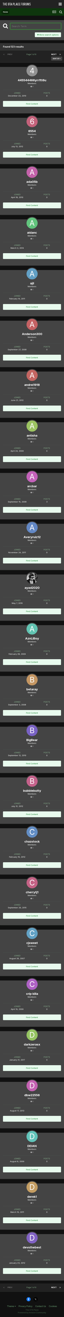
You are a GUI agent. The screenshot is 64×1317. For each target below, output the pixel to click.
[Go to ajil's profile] (32, 273)
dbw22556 (32, 1095)
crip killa (32, 994)
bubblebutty (32, 790)
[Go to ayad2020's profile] (32, 578)
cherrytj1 (32, 892)
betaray (32, 689)
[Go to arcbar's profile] (32, 476)
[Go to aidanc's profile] (32, 223)
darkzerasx (32, 1044)
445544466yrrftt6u (32, 80)
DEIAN (32, 1146)
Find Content (32, 104)
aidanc (32, 232)
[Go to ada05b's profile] (32, 172)
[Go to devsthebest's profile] (32, 1237)
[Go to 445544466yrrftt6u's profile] (32, 70)
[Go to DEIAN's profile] (32, 1136)
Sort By (56, 58)
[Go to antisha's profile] (32, 426)
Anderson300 (32, 334)
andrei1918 (32, 385)
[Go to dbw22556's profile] (32, 1085)
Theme (11, 1306)
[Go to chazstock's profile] (32, 832)
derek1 (32, 1196)
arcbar (32, 486)
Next (54, 54)
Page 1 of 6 (31, 54)
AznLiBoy (32, 638)
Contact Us (40, 1306)
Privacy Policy (25, 1306)
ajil (32, 283)
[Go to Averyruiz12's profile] (32, 527)
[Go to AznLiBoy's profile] (32, 629)
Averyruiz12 (32, 537)
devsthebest (32, 1247)
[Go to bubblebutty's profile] (32, 781)
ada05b (32, 182)
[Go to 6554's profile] (32, 121)
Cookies (53, 1306)
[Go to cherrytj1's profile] (32, 882)
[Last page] (60, 54)
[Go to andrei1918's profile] (32, 375)
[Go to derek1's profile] (32, 1187)
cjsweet (32, 943)
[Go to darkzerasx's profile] (32, 1035)
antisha (32, 435)
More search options (49, 35)
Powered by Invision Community (32, 1312)
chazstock (32, 841)
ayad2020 (32, 588)
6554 (32, 131)
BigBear (32, 740)
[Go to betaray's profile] (32, 679)
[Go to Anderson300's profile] (32, 324)
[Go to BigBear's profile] (32, 730)
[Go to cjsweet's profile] (32, 933)
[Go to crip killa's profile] (32, 984)
